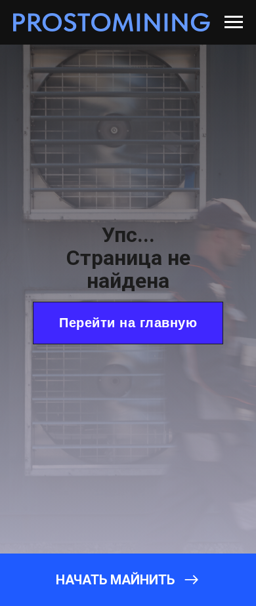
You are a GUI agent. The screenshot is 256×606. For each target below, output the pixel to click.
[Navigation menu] (233, 22)
